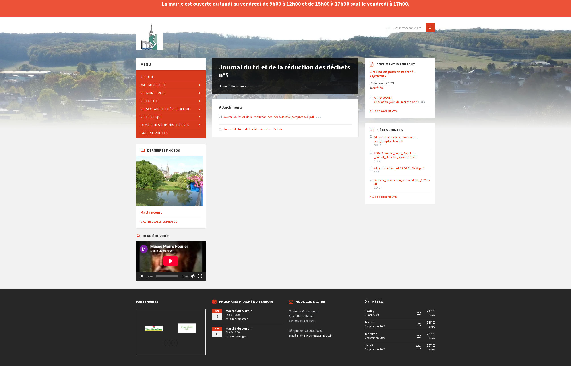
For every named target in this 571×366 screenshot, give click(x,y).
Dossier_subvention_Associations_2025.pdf (402, 182)
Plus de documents (383, 111)
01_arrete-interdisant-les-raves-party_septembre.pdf (395, 139)
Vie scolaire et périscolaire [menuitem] (165, 109)
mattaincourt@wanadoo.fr (314, 335)
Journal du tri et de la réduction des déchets (253, 129)
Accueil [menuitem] (147, 77)
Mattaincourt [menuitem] (153, 85)
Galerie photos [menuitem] (154, 133)
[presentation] (167, 343)
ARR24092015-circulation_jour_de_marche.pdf (395, 100)
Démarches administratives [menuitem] (165, 125)
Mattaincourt (151, 212)
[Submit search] (430, 27)
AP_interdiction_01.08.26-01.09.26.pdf (399, 168)
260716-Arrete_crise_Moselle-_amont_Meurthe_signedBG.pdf (395, 155)
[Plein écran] (200, 276)
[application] (171, 261)
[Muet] (192, 276)
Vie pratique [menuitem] (151, 117)
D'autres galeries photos (159, 221)
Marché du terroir (239, 311)
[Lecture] (142, 276)
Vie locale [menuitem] (149, 101)
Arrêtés (377, 88)
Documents (238, 86)
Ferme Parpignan (238, 318)
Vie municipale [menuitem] (153, 93)
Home (223, 86)
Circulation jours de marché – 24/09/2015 (393, 74)
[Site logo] (149, 49)
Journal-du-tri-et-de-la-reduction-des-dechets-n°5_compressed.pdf (269, 117)
